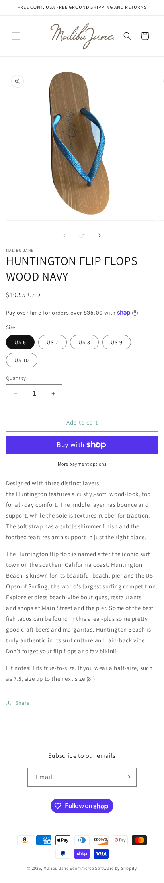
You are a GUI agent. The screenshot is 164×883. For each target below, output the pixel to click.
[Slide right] (99, 235)
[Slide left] (64, 235)
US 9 (117, 342)
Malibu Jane (56, 868)
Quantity (16, 378)
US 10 (21, 360)
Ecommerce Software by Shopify (103, 868)
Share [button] (22, 702)
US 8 (84, 342)
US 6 (20, 342)
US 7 (53, 342)
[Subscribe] (127, 777)
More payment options (82, 464)
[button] (16, 36)
